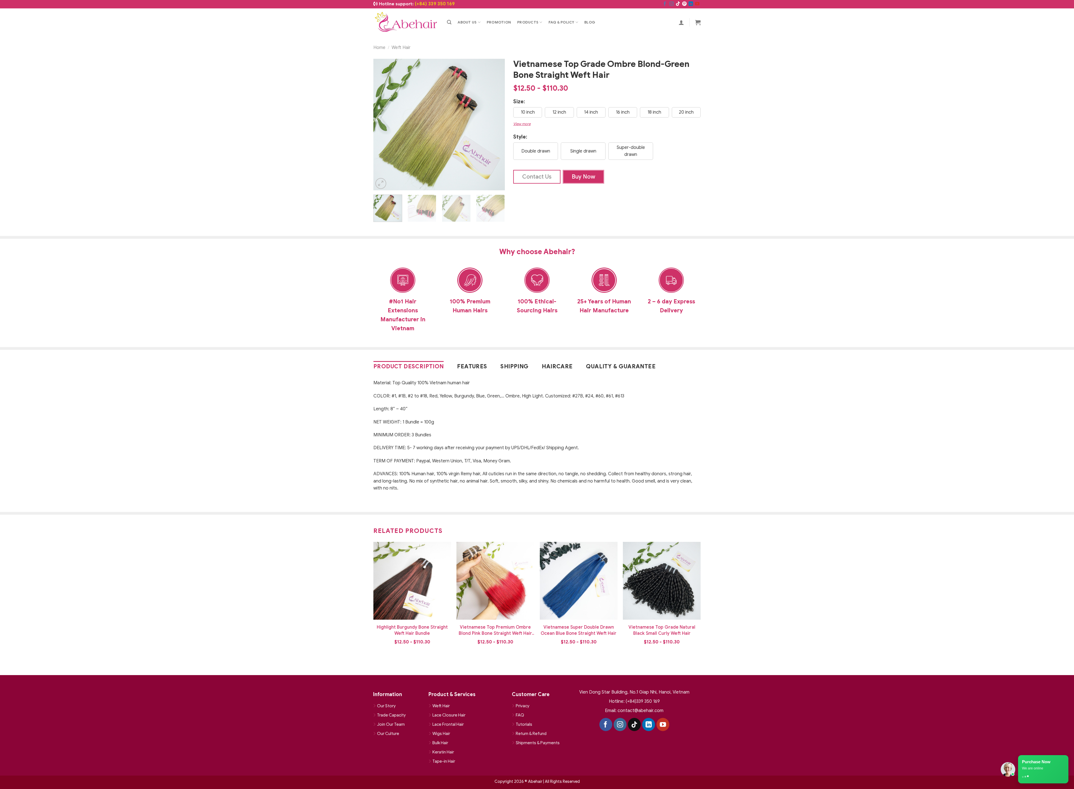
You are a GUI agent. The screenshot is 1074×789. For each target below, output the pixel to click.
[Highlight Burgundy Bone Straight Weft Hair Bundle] (412, 581)
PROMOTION (499, 22)
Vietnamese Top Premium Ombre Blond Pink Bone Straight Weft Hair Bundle (495, 630)
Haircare (557, 366)
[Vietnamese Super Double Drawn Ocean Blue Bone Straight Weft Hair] (579, 581)
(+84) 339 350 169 (435, 4)
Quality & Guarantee (621, 366)
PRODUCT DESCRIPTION (408, 366)
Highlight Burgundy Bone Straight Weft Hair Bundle (412, 630)
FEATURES (472, 366)
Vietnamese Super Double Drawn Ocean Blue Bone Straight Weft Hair (578, 630)
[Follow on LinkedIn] (691, 4)
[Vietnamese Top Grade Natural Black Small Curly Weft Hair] (662, 581)
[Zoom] (380, 183)
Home (379, 47)
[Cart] (698, 22)
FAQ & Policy (561, 22)
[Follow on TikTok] (678, 4)
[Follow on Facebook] (665, 4)
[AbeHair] (406, 22)
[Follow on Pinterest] (684, 4)
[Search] (449, 22)
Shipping (514, 366)
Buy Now (583, 176)
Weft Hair (401, 47)
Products (527, 22)
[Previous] (383, 124)
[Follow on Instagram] (671, 4)
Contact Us (537, 176)
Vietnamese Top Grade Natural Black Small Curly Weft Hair (661, 630)
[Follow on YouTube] (697, 4)
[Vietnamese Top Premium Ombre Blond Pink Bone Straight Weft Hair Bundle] (495, 581)
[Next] (495, 124)
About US (467, 22)
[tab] (410, 366)
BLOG (589, 22)
